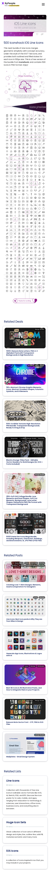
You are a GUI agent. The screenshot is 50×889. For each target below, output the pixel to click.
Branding (41, 438)
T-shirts (22, 438)
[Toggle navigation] (43, 4)
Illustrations (19, 563)
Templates (14, 438)
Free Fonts (34, 563)
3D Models (40, 666)
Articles (41, 563)
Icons (42, 515)
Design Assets (39, 329)
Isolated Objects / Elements (35, 565)
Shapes (30, 366)
